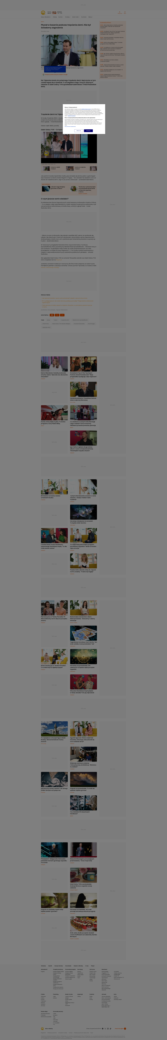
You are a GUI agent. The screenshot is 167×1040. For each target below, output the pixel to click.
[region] (84, 119)
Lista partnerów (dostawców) (70, 126)
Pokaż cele (79, 130)
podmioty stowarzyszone (86, 109)
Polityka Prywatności (71, 115)
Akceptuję (88, 130)
